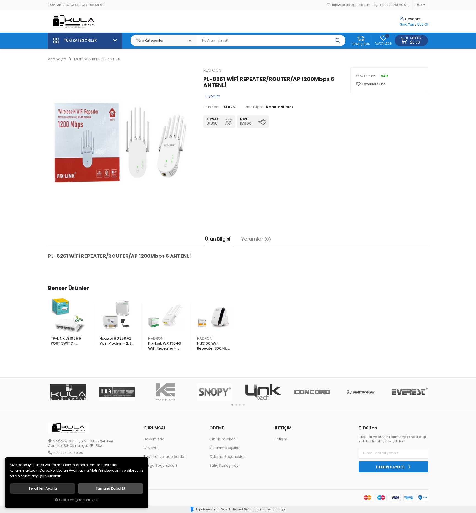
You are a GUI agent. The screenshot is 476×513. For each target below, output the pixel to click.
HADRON (156, 338)
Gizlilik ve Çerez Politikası (78, 500)
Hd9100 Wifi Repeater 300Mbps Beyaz (214, 346)
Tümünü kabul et (110, 488)
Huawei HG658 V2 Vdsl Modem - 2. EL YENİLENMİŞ (116, 341)
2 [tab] (236, 405)
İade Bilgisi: (254, 107)
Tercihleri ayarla (42, 488)
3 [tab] (240, 405)
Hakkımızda (154, 439)
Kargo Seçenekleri (160, 465)
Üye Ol (422, 24)
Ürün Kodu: (212, 107)
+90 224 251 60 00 (394, 4)
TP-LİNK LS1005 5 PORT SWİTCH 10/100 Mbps (66, 341)
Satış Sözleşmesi (224, 465)
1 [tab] (232, 405)
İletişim (281, 439)
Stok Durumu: (367, 76)
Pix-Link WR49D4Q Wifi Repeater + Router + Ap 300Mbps (164, 346)
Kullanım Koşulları (224, 448)
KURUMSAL (155, 428)
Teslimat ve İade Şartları (165, 456)
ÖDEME (216, 428)
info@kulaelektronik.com (350, 4)
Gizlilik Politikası (222, 439)
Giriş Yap (407, 24)
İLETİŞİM (283, 428)
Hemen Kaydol (391, 467)
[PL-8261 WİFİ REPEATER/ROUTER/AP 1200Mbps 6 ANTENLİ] (121, 140)
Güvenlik (151, 448)
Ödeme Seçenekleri (227, 456)
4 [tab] (244, 405)
